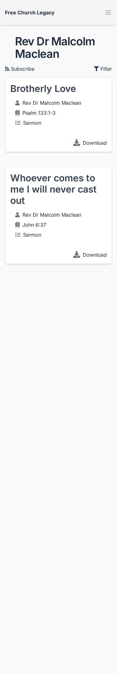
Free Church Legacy (30, 12)
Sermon (32, 123)
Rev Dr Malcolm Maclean (51, 103)
